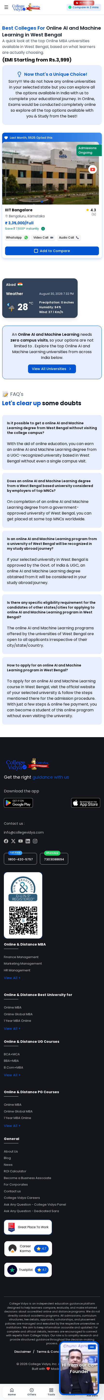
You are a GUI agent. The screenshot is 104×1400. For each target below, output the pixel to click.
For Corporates (16, 1184)
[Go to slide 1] (42, 202)
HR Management (17, 970)
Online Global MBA (18, 1014)
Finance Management (21, 957)
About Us (11, 1151)
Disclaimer (22, 1351)
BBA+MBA (11, 1060)
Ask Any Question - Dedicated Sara (31, 1211)
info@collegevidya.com (24, 832)
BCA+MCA (12, 1054)
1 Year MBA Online (17, 1020)
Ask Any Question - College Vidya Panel (35, 1204)
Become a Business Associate (27, 1178)
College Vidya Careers (22, 1197)
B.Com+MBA (13, 1067)
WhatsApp (14, 237)
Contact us (12, 1191)
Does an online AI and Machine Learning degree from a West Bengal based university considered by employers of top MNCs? (50, 486)
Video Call (40, 237)
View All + (12, 977)
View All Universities (49, 368)
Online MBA (13, 1007)
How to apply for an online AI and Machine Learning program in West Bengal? (44, 668)
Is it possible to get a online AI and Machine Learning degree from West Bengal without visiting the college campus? (52, 428)
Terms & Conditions (52, 1351)
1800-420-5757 (20, 859)
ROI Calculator (15, 1171)
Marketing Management (23, 963)
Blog (7, 1158)
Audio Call (66, 237)
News (8, 1164)
